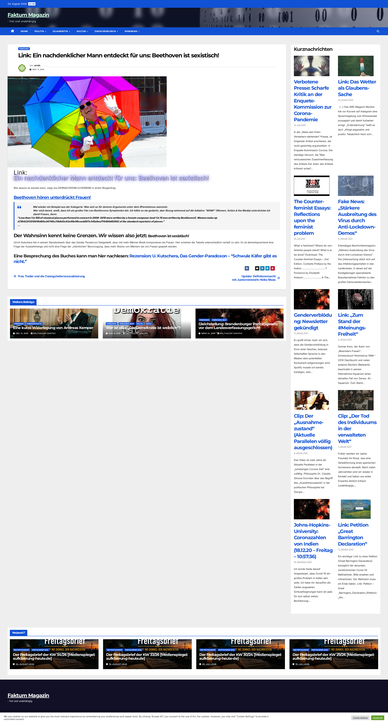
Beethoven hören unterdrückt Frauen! (52, 197)
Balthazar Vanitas (44, 333)
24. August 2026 (25, 664)
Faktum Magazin (28, 15)
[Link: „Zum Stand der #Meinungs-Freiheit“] (356, 307)
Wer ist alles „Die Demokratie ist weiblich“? (143, 328)
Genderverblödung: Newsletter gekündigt (313, 321)
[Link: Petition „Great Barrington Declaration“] (356, 517)
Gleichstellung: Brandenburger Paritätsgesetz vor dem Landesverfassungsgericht (238, 326)
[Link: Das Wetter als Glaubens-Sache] (356, 73)
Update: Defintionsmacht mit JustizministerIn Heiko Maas (254, 278)
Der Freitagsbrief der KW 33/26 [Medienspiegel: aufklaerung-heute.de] (147, 656)
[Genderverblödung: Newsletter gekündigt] (311, 307)
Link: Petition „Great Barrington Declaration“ (353, 534)
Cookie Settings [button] (360, 717)
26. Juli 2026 (209, 664)
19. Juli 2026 (302, 664)
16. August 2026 (118, 664)
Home (24, 31)
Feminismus (24, 49)
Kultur (82, 31)
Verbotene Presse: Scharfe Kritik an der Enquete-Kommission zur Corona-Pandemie (313, 101)
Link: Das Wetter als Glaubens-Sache (357, 88)
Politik (40, 31)
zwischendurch (106, 31)
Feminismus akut (126, 324)
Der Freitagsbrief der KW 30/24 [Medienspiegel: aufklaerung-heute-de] (240, 656)
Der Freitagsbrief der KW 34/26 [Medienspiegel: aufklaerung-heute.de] (54, 656)
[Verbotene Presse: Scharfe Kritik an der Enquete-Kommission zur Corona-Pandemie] (311, 73)
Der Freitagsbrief (21, 650)
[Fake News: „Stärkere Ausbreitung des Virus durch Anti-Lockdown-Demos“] (356, 193)
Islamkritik (61, 31)
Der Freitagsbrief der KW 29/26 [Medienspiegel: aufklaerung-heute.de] (333, 656)
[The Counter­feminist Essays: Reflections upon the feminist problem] (311, 193)
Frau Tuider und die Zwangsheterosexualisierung (51, 276)
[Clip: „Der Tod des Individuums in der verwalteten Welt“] (356, 408)
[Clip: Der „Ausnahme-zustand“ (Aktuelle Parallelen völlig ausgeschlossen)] (311, 408)
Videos (148, 324)
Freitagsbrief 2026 (40, 650)
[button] (378, 31)
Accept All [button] (377, 717)
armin (37, 65)
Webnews (131, 31)
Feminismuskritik (34, 324)
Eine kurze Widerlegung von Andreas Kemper (53, 328)
